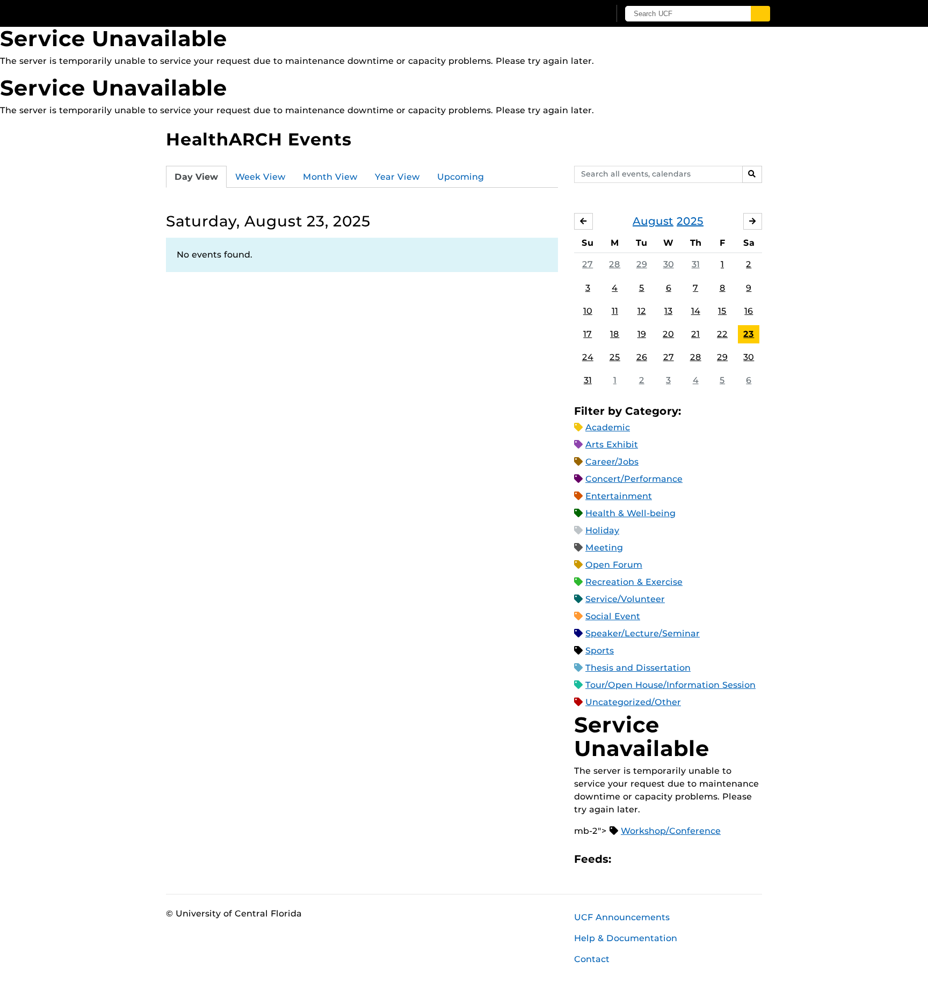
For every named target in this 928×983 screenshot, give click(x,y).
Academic (607, 427)
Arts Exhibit (611, 444)
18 (614, 334)
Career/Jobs (612, 462)
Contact (592, 959)
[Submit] (760, 13)
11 (615, 311)
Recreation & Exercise (634, 582)
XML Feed (680, 859)
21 (695, 334)
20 (668, 334)
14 (695, 311)
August (653, 221)
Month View (330, 177)
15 (722, 311)
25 (615, 357)
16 (748, 311)
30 (668, 264)
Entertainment (618, 496)
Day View (196, 177)
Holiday (602, 530)
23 (748, 334)
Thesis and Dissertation (638, 668)
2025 (690, 221)
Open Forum (613, 565)
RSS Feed (662, 859)
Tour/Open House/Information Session (670, 685)
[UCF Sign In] (575, 14)
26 (641, 357)
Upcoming (460, 177)
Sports (599, 650)
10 (587, 311)
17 (587, 334)
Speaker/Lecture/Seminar (642, 633)
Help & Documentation (625, 938)
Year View (397, 177)
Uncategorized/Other (633, 702)
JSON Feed (698, 859)
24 (587, 357)
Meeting (604, 547)
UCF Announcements (622, 917)
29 (641, 264)
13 (668, 311)
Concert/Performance (634, 479)
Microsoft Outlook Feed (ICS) (643, 859)
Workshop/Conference (671, 831)
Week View (260, 177)
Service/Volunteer (625, 599)
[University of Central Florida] (244, 13)
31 (696, 264)
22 (722, 334)
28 (614, 264)
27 (587, 264)
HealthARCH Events (259, 139)
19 (641, 334)
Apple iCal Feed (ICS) (625, 859)
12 (641, 311)
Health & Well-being (630, 513)
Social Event (612, 616)
